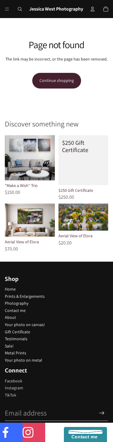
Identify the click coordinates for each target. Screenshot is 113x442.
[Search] (20, 9)
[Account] (92, 9)
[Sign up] (102, 413)
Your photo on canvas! (25, 324)
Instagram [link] (14, 388)
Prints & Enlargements (25, 296)
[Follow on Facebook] (11, 432)
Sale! (9, 346)
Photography (16, 303)
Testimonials (16, 338)
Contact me (15, 310)
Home (10, 289)
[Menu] (7, 9)
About (10, 317)
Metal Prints (15, 353)
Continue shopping (56, 80)
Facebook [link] (13, 381)
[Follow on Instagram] (34, 432)
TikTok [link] (10, 395)
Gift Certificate (17, 332)
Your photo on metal (23, 360)
